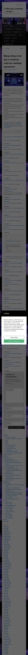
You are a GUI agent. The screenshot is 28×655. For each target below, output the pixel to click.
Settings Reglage (14, 337)
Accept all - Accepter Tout (14, 341)
